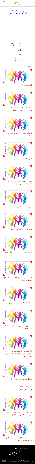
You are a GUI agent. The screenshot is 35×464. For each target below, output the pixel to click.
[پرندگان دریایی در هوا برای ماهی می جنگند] (17, 124)
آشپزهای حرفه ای (26, 85)
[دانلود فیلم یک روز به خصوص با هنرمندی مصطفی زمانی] (17, 269)
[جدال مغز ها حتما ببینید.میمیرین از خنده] (17, 294)
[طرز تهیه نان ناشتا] (17, 150)
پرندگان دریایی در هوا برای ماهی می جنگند (19, 134)
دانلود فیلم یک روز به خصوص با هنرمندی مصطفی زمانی (18, 279)
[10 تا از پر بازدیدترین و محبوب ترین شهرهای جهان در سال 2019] (17, 403)
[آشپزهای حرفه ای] (17, 76)
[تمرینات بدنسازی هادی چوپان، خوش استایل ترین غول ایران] (17, 172)
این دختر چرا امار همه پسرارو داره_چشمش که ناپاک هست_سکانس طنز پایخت (19, 354)
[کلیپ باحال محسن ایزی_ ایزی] (17, 221)
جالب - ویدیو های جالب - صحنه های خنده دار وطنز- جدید (19, 439)
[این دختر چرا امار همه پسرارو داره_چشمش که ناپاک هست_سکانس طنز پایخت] (17, 342)
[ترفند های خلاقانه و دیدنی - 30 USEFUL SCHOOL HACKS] (17, 99)
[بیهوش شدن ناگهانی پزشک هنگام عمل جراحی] (17, 243)
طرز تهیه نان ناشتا (26, 158)
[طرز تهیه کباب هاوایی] (17, 198)
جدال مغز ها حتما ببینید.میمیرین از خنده (18, 303)
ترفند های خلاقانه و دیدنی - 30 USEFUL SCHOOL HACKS (21, 109)
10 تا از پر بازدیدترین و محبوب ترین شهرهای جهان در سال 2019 (19, 413)
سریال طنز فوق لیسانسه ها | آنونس (20, 379)
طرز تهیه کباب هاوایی (24, 206)
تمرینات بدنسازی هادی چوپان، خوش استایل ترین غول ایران (19, 182)
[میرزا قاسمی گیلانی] (25, 387)
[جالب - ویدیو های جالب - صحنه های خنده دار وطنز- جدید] (17, 429)
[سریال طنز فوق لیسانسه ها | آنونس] (17, 370)
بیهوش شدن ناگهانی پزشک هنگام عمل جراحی (18, 253)
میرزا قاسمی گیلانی (25, 389)
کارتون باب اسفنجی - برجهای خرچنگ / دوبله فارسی (18, 327)
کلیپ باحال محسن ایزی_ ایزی (21, 229)
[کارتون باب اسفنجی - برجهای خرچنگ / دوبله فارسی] (17, 317)
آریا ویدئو (17, 58)
